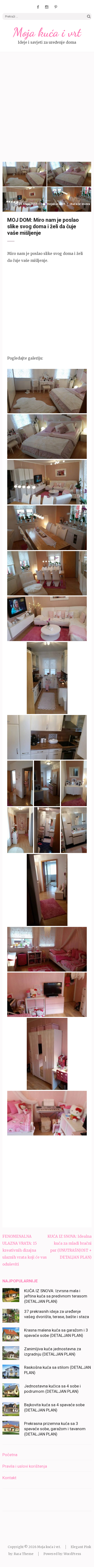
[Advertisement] (47, 107)
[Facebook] (38, 7)
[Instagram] (46, 7)
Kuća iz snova (80, 204)
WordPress (72, 1554)
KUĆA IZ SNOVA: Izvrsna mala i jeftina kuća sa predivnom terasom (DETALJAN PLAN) (55, 1296)
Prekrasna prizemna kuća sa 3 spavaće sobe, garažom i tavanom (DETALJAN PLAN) (55, 1428)
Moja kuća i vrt (47, 32)
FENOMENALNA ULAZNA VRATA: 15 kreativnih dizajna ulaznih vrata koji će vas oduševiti (24, 1250)
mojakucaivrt (56, 204)
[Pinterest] (55, 7)
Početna (9, 1454)
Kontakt (9, 1477)
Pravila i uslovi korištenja (24, 1466)
